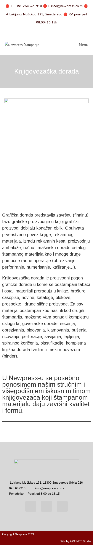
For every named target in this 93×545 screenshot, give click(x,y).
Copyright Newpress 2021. (18, 534)
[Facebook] (30, 506)
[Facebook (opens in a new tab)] (36, 29)
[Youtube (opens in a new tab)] (57, 29)
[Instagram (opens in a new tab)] (44, 29)
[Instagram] (62, 506)
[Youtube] (46, 506)
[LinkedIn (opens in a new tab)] (51, 29)
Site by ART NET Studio (75, 541)
